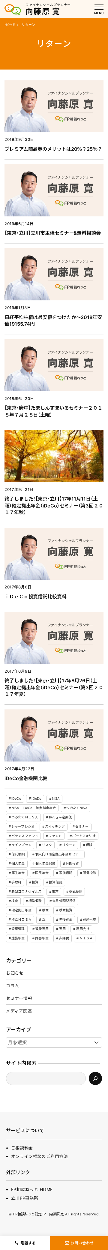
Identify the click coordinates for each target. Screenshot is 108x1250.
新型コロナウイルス (26, 891)
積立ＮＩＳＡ (21, 919)
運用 (62, 929)
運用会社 (82, 929)
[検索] (95, 1078)
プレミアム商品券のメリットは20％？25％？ (53, 149)
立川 (45, 919)
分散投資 (72, 863)
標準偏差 (35, 901)
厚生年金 (18, 873)
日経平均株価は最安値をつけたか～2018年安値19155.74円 (53, 320)
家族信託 (65, 873)
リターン (68, 845)
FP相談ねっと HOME (32, 1189)
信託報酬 (18, 854)
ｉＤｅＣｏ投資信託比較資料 (35, 597)
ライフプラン (21, 845)
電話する (28, 1243)
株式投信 (75, 891)
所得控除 (89, 873)
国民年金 (41, 873)
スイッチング (55, 826)
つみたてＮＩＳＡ (24, 817)
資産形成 (89, 919)
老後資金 (65, 919)
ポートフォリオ (84, 836)
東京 (55, 891)
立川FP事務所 (24, 1198)
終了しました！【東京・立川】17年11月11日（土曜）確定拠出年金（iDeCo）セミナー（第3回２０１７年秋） (53, 505)
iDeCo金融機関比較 (25, 778)
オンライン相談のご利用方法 (39, 1156)
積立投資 (65, 910)
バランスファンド (24, 836)
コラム (12, 985)
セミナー (81, 826)
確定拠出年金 (21, 910)
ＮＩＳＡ (86, 938)
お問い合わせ (82, 1243)
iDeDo (36, 798)
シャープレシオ (22, 826)
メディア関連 (19, 1010)
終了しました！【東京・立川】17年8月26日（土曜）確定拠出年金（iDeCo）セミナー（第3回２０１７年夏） (53, 687)
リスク (47, 845)
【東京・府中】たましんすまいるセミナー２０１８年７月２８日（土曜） (53, 411)
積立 (45, 910)
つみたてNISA (77, 808)
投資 (35, 882)
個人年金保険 (45, 863)
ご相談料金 (22, 1147)
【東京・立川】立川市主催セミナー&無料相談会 (52, 233)
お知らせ (14, 972)
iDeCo (16, 798)
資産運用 (41, 929)
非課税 (64, 938)
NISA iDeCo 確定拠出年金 (33, 808)
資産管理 (18, 929)
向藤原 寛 (43, 11)
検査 (14, 901)
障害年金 (41, 938)
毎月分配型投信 (64, 901)
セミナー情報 (19, 998)
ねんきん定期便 (60, 817)
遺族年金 (18, 938)
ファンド (55, 836)
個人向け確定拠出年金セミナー (58, 854)
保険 (89, 845)
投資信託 (55, 882)
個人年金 (18, 863)
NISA (56, 798)
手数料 (16, 882)
